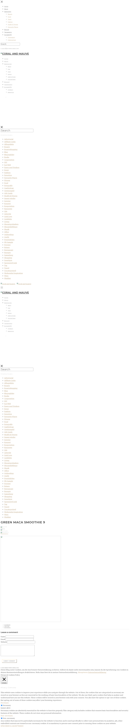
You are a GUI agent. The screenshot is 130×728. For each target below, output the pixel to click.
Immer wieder (9, 198)
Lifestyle (7, 214)
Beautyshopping (11, 149)
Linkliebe (8, 219)
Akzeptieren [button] (83, 672)
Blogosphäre (9, 155)
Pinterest (7, 627)
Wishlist (7, 278)
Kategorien (7, 11)
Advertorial (8, 139)
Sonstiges (8, 260)
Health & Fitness (13, 24)
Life (5, 211)
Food (9, 17)
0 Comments (4, 533)
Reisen (7, 247)
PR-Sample (8, 242)
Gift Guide (8, 193)
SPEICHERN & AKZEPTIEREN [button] (12, 726)
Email (3, 639)
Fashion (10, 22)
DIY (5, 162)
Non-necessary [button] (7, 716)
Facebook (7, 624)
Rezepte (7, 253)
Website (4, 642)
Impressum (11, 37)
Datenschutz (12, 40)
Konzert (7, 204)
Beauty (10, 14)
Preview (7, 245)
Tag (5, 265)
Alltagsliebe (9, 144)
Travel (9, 19)
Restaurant (8, 250)
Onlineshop (9, 235)
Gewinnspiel (9, 191)
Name (3, 637)
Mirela (3, 528)
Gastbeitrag (9, 188)
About (6, 9)
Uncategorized (10, 271)
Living (6, 222)
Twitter (6, 626)
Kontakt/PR (8, 35)
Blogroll (6, 29)
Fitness (7, 180)
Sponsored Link (10, 263)
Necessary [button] (5, 703)
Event (6, 170)
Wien (6, 276)
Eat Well (7, 165)
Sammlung (8, 255)
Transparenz (8, 32)
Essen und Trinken (11, 168)
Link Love (8, 216)
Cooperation (9, 160)
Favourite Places (13, 27)
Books (6, 157)
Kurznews (8, 209)
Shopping (8, 258)
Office (6, 232)
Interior (7, 201)
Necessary (7, 705)
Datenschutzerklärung (97, 672)
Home (6, 6)
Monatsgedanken (11, 224)
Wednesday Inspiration (13, 273)
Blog (6, 152)
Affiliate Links (10, 142)
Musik (6, 229)
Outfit (6, 237)
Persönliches (9, 240)
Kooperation (9, 206)
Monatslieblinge (10, 227)
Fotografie (8, 186)
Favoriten (8, 175)
